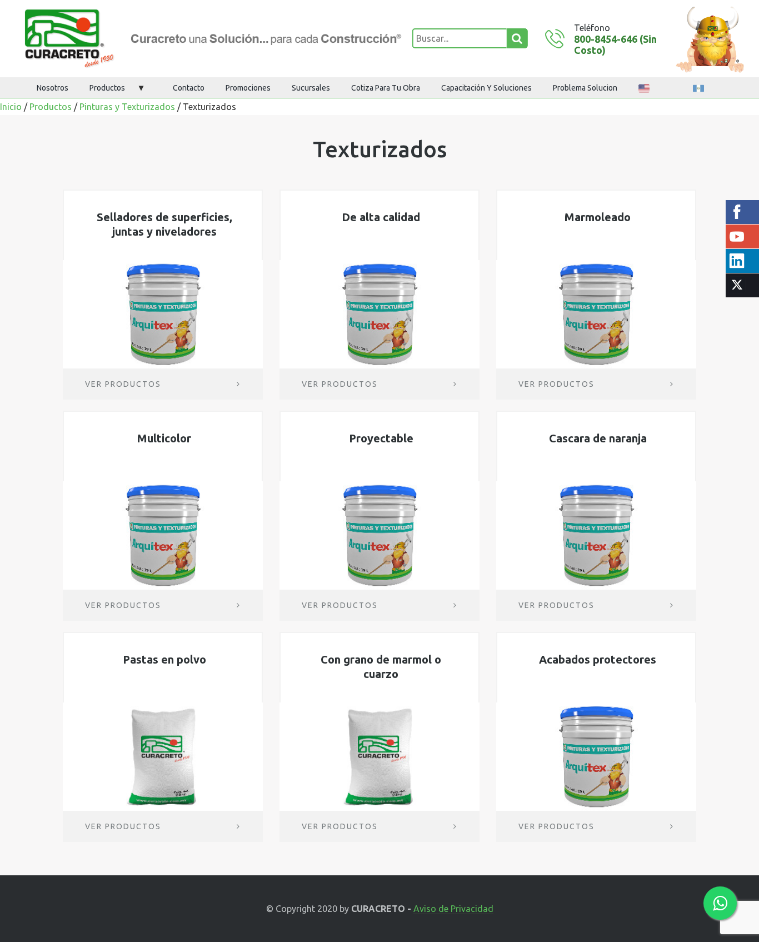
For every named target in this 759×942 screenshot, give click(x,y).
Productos (107, 87)
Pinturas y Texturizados (127, 107)
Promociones (248, 87)
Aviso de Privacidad (453, 909)
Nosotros (52, 87)
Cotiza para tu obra (385, 87)
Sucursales (311, 87)
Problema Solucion (585, 87)
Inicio (11, 107)
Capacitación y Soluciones (486, 87)
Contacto (188, 87)
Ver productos (123, 384)
